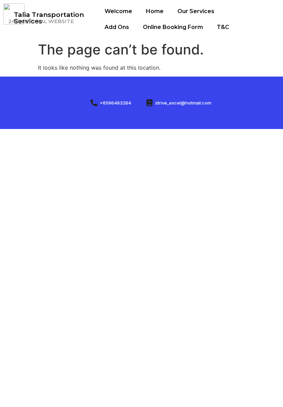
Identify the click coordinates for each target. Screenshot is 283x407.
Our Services (195, 11)
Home (155, 11)
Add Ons (117, 27)
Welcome (118, 11)
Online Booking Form (173, 27)
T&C (223, 27)
